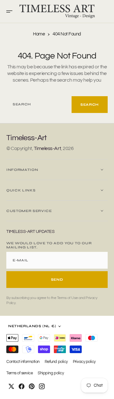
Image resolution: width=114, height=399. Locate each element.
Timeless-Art (47, 148)
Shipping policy (51, 373)
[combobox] (39, 104)
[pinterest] (32, 386)
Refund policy (56, 362)
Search (89, 105)
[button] (11, 11)
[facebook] (21, 386)
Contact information (23, 362)
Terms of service (19, 373)
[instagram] (42, 386)
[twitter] (11, 386)
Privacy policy (84, 362)
